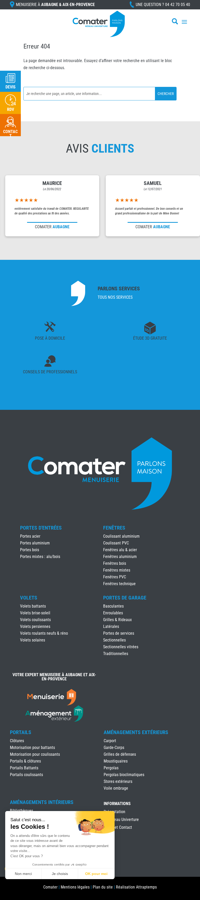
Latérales (111, 626)
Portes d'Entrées (41, 528)
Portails (20, 732)
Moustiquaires (116, 761)
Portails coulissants (26, 774)
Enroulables (113, 612)
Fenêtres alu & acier (120, 549)
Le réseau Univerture (121, 820)
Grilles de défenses (120, 754)
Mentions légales (75, 887)
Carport (110, 740)
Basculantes (113, 606)
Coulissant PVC (116, 543)
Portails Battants (24, 767)
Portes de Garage (124, 598)
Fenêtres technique (119, 583)
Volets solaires (32, 640)
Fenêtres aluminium (120, 556)
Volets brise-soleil (35, 612)
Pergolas (111, 767)
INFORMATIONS (117, 804)
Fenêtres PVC (114, 576)
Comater (50, 887)
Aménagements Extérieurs (136, 732)
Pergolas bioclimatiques (124, 774)
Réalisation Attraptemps (136, 887)
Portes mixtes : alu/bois (40, 556)
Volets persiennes (35, 626)
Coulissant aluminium (121, 536)
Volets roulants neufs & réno (44, 633)
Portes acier (30, 536)
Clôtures (17, 740)
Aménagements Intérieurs (41, 802)
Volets (28, 598)
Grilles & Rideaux (117, 619)
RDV (10, 109)
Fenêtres (114, 528)
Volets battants (33, 606)
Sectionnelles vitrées (120, 646)
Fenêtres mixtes (116, 570)
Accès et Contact (118, 828)
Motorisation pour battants (32, 747)
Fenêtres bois (114, 563)
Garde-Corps (114, 747)
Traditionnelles (115, 653)
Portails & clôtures (25, 761)
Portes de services (118, 633)
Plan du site (103, 887)
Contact (10, 133)
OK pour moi (96, 874)
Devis (10, 87)
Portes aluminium (35, 543)
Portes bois (29, 549)
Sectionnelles (114, 640)
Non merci (23, 874)
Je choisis (60, 874)
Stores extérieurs (118, 781)
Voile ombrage (116, 788)
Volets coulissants (35, 619)
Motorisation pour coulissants (35, 754)
